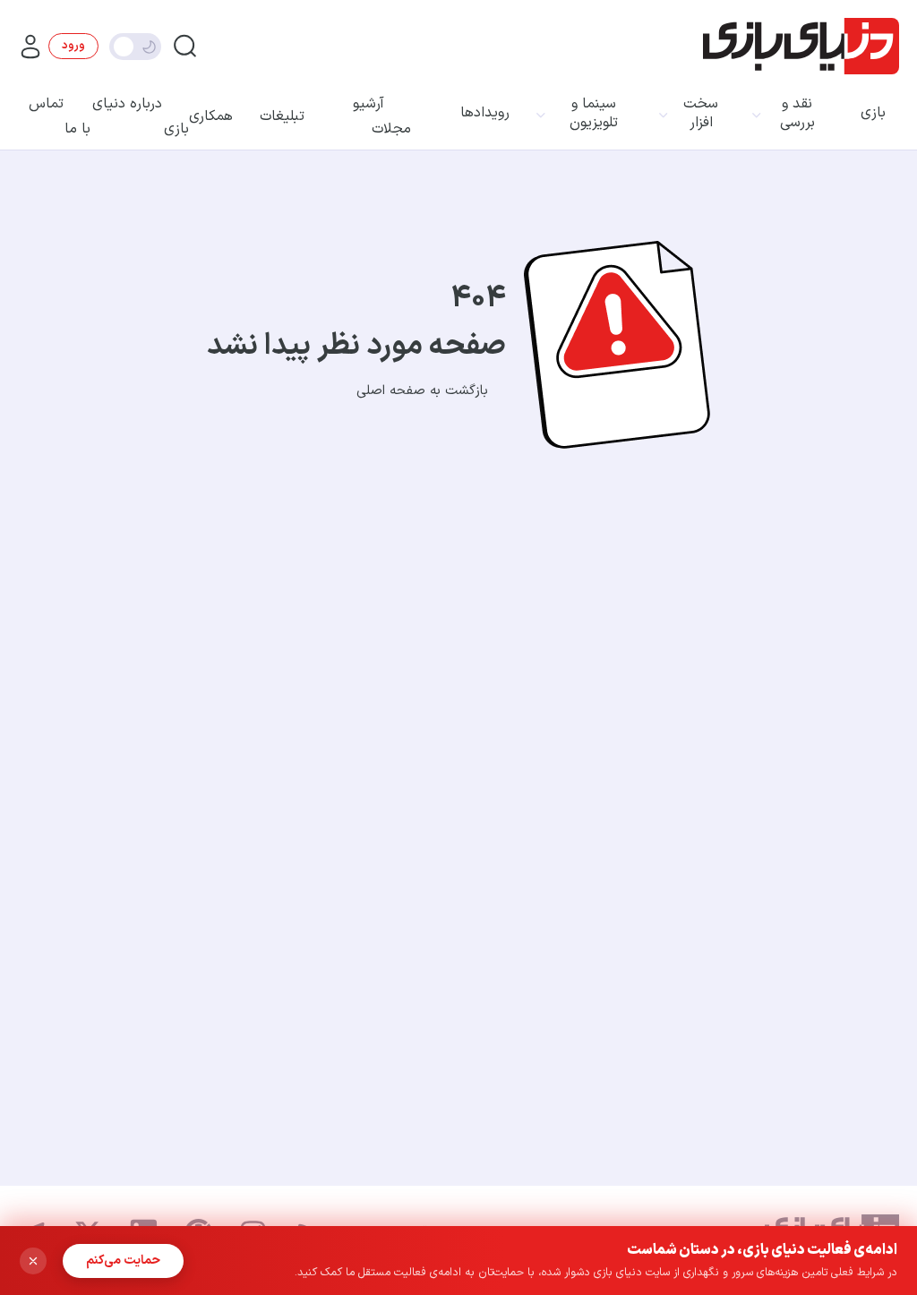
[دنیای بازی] (801, 46)
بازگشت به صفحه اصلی (422, 391)
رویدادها (485, 113)
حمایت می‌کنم (123, 1260)
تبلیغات (282, 116)
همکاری (211, 116)
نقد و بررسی (797, 114)
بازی (873, 113)
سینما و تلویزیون (594, 114)
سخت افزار (700, 114)
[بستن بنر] (33, 1261)
